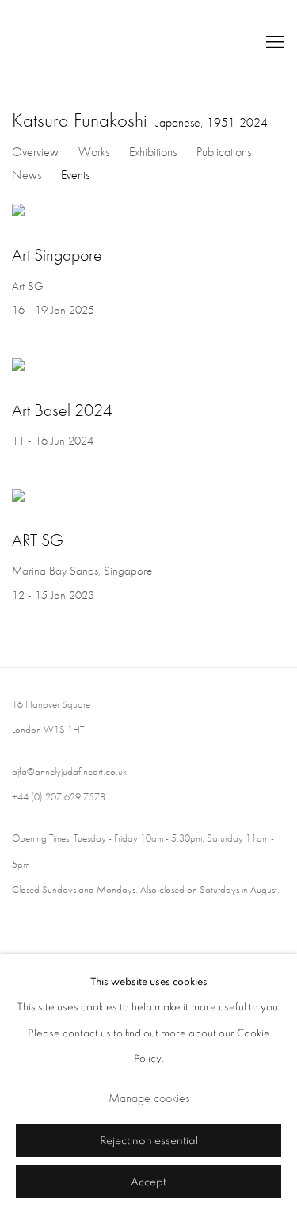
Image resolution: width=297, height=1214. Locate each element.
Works (93, 151)
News (26, 174)
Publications (223, 151)
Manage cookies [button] (149, 1097)
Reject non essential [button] (149, 1141)
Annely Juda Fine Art (125, 43)
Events (75, 174)
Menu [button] (273, 43)
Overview (35, 151)
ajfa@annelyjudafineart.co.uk (69, 771)
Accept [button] (148, 1182)
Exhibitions (153, 151)
